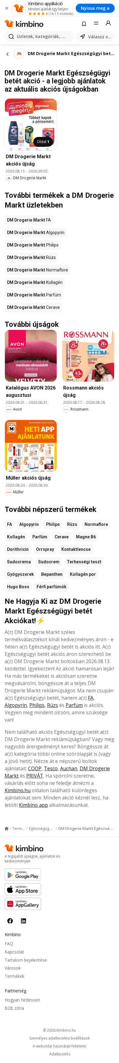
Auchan (68, 768)
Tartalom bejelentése (26, 960)
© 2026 (59, 1030)
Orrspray (45, 549)
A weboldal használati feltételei (59, 1046)
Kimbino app (33, 805)
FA (9, 524)
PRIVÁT (34, 775)
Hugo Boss (18, 586)
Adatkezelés (59, 1054)
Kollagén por (83, 574)
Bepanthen (52, 574)
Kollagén (16, 536)
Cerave (62, 536)
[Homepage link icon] (7, 828)
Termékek (14, 976)
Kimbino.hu (18, 790)
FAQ (9, 943)
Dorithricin (18, 549)
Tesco (51, 768)
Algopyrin (29, 524)
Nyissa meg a (95, 8)
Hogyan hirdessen (22, 1000)
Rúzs (72, 524)
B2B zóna (14, 1008)
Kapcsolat (14, 952)
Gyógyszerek (20, 574)
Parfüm (39, 536)
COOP (34, 768)
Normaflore (96, 524)
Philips (53, 524)
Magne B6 (86, 536)
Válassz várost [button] (100, 37)
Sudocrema (19, 561)
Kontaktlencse (76, 549)
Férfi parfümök (52, 586)
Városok (13, 968)
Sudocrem (49, 561)
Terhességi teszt (84, 561)
